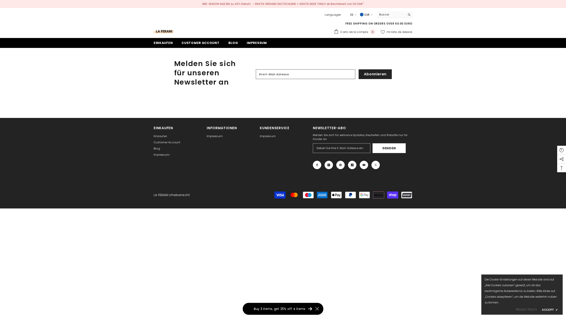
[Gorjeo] (375, 165)
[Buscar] (394, 14)
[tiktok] (352, 165)
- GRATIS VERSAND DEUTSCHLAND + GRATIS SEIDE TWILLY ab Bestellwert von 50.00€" (308, 4)
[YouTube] (364, 165)
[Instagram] (329, 165)
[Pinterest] (340, 165)
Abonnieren (375, 74)
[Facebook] (317, 165)
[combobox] (391, 14)
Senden (389, 148)
